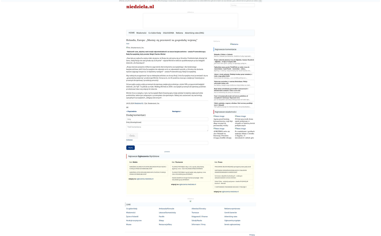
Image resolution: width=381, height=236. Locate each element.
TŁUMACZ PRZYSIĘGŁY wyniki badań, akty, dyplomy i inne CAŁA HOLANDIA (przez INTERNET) (189, 173)
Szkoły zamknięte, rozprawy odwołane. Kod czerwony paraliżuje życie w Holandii (233, 104)
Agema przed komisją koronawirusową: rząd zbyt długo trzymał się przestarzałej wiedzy (223, 122)
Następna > (176, 111)
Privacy (252, 235)
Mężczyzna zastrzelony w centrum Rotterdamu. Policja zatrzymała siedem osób (230, 82)
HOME (132, 32)
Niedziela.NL (139, 103)
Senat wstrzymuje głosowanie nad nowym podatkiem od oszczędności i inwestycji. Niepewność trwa (231, 97)
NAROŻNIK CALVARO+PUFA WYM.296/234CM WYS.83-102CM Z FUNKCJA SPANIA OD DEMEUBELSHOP (147, 168)
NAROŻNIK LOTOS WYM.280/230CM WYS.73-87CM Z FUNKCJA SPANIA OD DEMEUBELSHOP (147, 173)
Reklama (179, 33)
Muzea (128, 224)
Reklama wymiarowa (232, 209)
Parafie (161, 216)
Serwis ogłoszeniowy (232, 224)
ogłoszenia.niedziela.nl (144, 179)
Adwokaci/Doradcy (199, 209)
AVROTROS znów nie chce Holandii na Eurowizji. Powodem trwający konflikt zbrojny (222, 134)
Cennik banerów (230, 212)
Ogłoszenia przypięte (232, 220)
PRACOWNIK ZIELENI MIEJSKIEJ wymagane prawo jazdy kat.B (233, 167)
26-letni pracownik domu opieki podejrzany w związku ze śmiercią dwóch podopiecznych (245, 122)
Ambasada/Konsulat (166, 209)
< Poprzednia (131, 111)
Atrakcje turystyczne (133, 220)
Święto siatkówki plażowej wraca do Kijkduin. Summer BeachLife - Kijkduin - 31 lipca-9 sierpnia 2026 (234, 61)
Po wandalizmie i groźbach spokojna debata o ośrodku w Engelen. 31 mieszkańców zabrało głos (244, 134)
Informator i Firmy (198, 224)
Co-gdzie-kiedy (131, 209)
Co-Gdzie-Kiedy (154, 33)
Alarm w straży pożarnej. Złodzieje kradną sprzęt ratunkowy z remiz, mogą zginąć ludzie (233, 75)
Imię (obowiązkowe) (133, 122)
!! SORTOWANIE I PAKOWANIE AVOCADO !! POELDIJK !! (231, 187)
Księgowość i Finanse (200, 216)
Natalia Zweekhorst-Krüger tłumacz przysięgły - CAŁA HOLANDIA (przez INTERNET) (187, 179)
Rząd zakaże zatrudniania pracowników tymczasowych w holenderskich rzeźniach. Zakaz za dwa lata (231, 89)
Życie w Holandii (132, 216)
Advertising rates (230, 216)
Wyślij (130, 148)
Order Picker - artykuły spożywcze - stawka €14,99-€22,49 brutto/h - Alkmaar (231, 182)
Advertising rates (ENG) (194, 33)
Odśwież (129, 140)
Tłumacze (195, 212)
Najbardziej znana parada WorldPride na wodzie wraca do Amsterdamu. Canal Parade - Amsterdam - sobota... (231, 68)
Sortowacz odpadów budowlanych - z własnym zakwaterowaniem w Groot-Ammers (228, 177)
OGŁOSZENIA (168, 33)
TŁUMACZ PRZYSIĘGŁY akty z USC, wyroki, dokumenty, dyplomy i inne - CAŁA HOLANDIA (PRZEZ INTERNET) (188, 168)
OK (260, 1)
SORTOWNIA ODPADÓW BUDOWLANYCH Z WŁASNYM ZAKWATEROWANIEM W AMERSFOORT (231, 171)
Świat (127, 44)
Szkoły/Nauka (197, 220)
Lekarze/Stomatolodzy (167, 212)
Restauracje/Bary (165, 224)
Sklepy (161, 220)
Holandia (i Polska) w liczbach (223, 54)
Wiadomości (141, 33)
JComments (167, 151)
